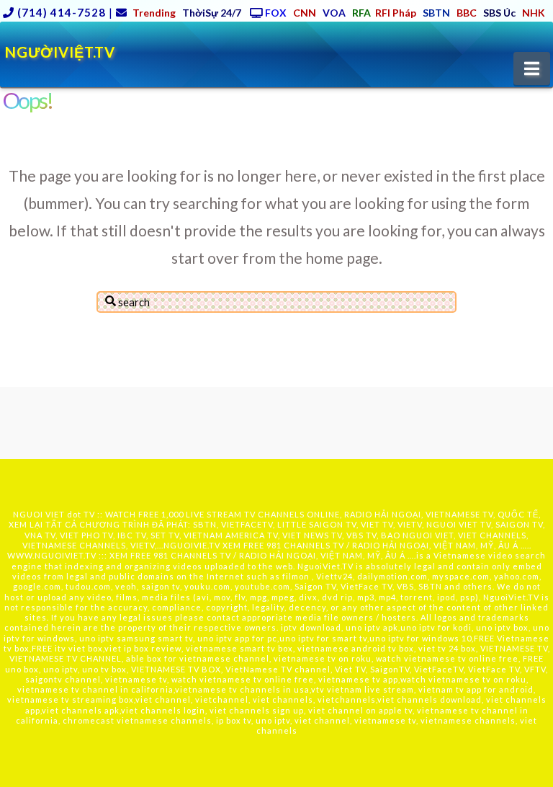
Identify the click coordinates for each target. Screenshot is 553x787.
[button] (531, 68)
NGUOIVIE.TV (191, 545)
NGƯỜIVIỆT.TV (60, 52)
